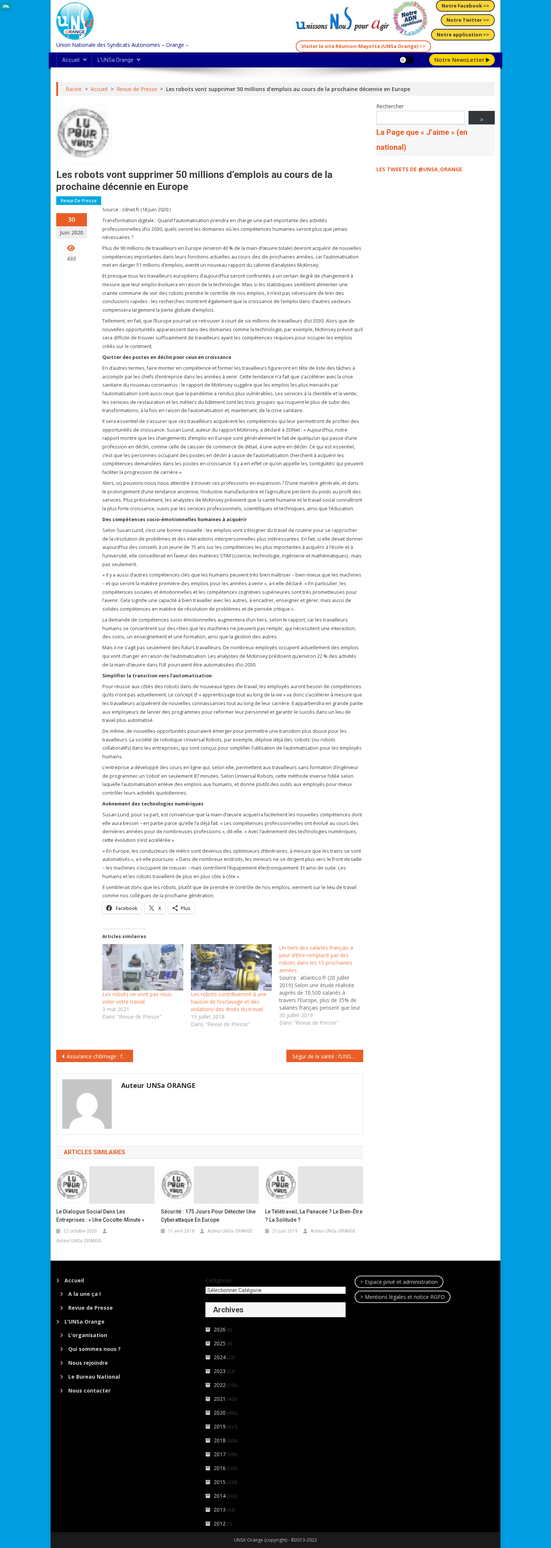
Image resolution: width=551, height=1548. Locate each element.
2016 (220, 1468)
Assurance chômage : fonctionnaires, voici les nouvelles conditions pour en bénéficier (100, 1056)
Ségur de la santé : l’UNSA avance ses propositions (327, 1056)
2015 (220, 1481)
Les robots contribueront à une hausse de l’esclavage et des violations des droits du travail (229, 1002)
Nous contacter (89, 1390)
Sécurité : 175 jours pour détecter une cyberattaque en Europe (208, 1216)
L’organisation (87, 1335)
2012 (220, 1523)
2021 (220, 1398)
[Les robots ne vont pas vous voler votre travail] (142, 967)
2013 (220, 1509)
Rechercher (390, 106)
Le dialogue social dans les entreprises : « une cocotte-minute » (100, 1216)
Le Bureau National (94, 1376)
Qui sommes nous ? (94, 1348)
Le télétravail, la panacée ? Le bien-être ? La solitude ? (313, 1216)
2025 (220, 1343)
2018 (220, 1440)
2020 (220, 1412)
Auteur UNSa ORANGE (158, 1085)
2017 (220, 1454)
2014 (220, 1495)
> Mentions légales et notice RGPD (402, 1296)
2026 (220, 1329)
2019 (220, 1426)
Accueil (70, 60)
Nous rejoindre (88, 1362)
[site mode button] (406, 60)
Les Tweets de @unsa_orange (419, 169)
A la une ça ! (84, 1293)
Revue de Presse (79, 200)
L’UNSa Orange (115, 60)
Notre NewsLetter (460, 59)
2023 (220, 1371)
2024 (220, 1357)
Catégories (218, 1280)
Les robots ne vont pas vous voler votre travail (137, 998)
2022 (220, 1384)
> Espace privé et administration (399, 1281)
